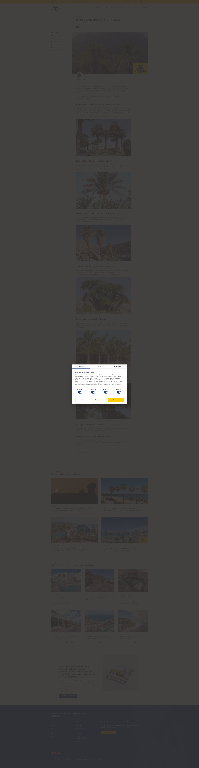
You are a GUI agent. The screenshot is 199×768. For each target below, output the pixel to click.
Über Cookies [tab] (117, 366)
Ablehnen (83, 400)
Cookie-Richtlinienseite (109, 384)
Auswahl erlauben (99, 400)
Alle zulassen (116, 400)
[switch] (93, 392)
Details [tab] (99, 366)
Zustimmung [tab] (81, 366)
